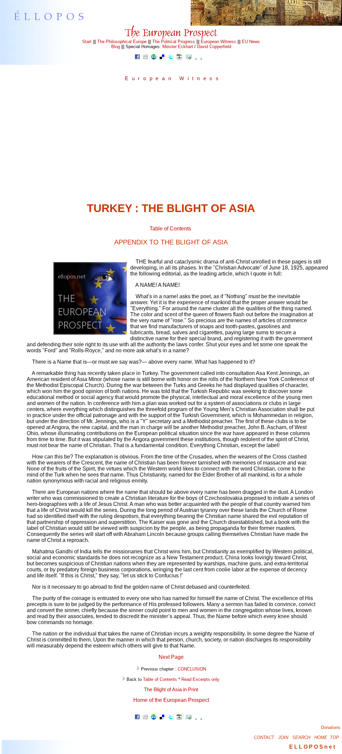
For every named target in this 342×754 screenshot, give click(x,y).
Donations (330, 727)
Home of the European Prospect (171, 700)
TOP (334, 737)
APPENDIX (171, 242)
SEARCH (301, 737)
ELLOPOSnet (312, 747)
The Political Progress (173, 41)
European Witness (218, 41)
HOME (320, 737)
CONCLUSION (192, 669)
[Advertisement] (171, 144)
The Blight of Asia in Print (171, 689)
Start (87, 41)
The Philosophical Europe (122, 41)
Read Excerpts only (200, 679)
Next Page (171, 657)
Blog (115, 46)
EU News (251, 41)
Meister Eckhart (177, 46)
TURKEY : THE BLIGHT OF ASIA (171, 208)
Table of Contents (170, 228)
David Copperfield (214, 46)
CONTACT (264, 737)
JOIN (283, 737)
